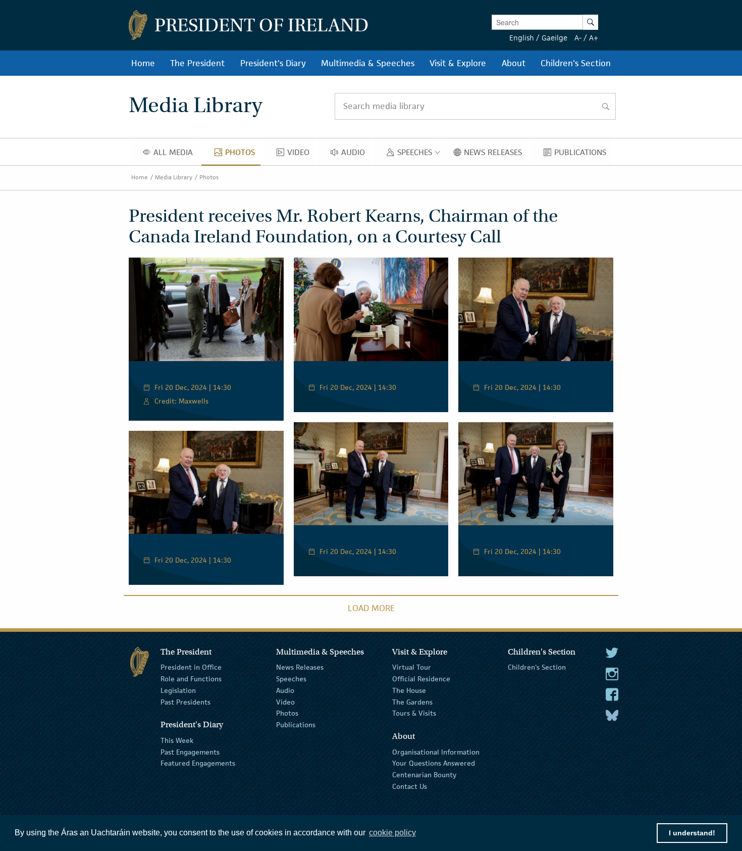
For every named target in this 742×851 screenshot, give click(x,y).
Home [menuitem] (143, 63)
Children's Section (537, 667)
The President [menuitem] (197, 63)
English (521, 37)
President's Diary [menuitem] (273, 63)
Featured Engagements (198, 763)
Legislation (178, 690)
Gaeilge (554, 37)
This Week (177, 740)
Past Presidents (185, 701)
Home (139, 177)
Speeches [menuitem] (416, 154)
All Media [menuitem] (175, 154)
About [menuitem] (513, 63)
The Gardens (412, 701)
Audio (285, 690)
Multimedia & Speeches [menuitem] (367, 63)
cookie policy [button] (392, 832)
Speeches (291, 678)
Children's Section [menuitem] (576, 63)
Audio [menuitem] (355, 154)
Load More (371, 608)
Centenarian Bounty (424, 774)
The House (409, 690)
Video (285, 701)
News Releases (300, 667)
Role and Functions (191, 678)
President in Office (191, 667)
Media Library (173, 177)
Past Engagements (190, 751)
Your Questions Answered (433, 763)
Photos (209, 177)
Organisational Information (436, 751)
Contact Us (409, 786)
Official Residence (421, 678)
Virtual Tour (411, 667)
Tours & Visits (414, 713)
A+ (593, 37)
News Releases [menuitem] (495, 154)
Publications (295, 724)
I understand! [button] (692, 833)
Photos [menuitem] (242, 154)
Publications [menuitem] (583, 154)
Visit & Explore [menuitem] (458, 63)
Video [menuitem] (301, 154)
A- (577, 37)
